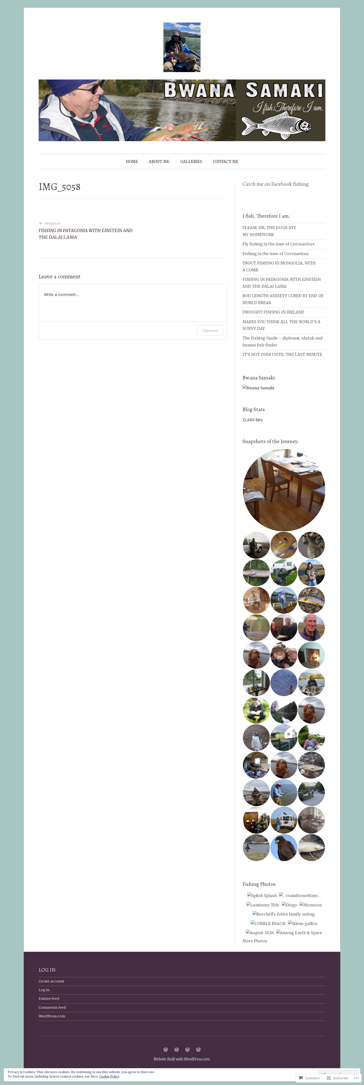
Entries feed (49, 999)
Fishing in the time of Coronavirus (275, 253)
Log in (44, 990)
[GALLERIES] (187, 1049)
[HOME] (165, 1049)
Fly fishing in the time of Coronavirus (278, 244)
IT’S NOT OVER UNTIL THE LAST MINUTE (282, 354)
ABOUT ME (159, 161)
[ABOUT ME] (176, 1049)
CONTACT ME (225, 161)
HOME (132, 161)
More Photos (254, 941)
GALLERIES (191, 161)
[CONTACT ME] (198, 1049)
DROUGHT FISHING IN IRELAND (273, 312)
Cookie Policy (109, 1076)
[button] (283, 490)
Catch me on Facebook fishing (275, 184)
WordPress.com (52, 1016)
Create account (51, 981)
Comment (210, 330)
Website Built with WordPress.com (182, 1059)
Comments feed (52, 1008)
